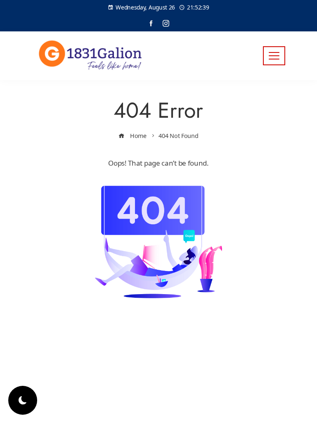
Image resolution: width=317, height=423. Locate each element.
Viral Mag (225, 344)
